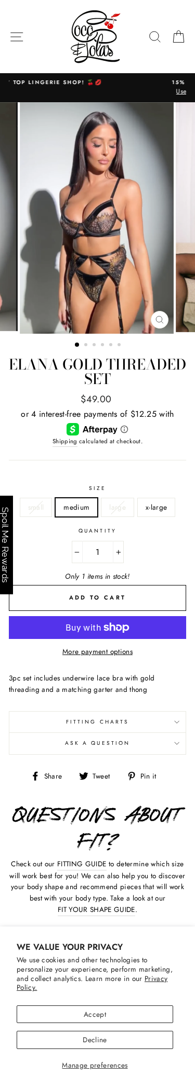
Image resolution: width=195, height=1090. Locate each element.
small (36, 507)
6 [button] (120, 345)
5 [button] (111, 345)
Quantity (97, 531)
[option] (98, 218)
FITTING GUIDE (81, 864)
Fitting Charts (97, 722)
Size (97, 488)
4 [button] (103, 345)
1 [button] (77, 345)
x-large (156, 507)
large (117, 507)
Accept (95, 1014)
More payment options (97, 651)
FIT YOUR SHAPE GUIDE (96, 909)
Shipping (65, 441)
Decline (95, 1039)
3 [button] (95, 345)
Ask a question (97, 743)
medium (76, 507)
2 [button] (86, 345)
